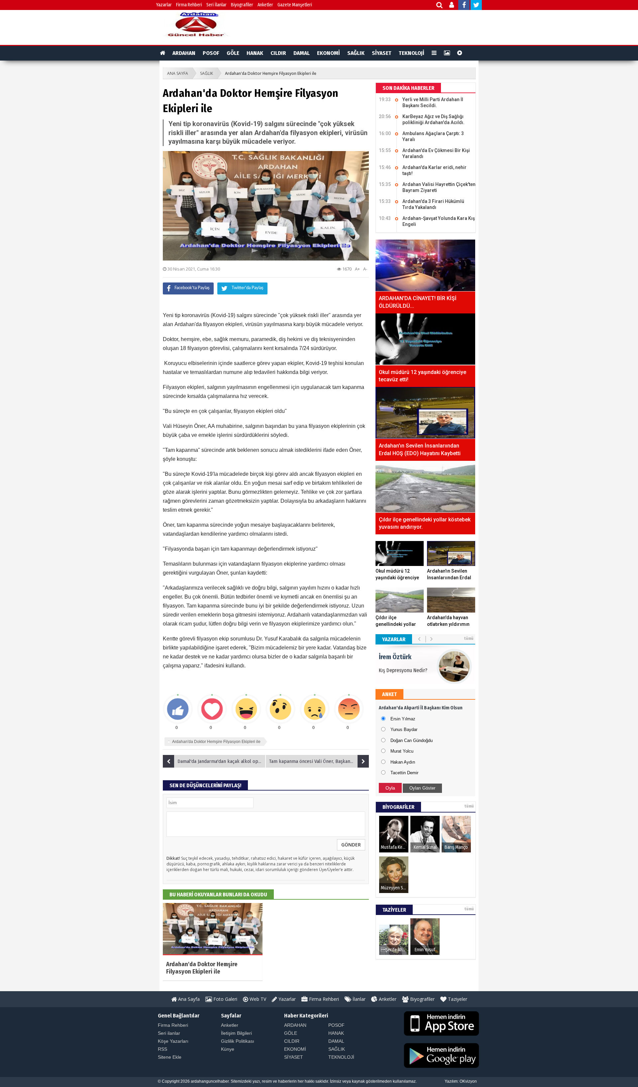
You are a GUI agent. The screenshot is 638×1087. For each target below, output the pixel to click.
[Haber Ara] (440, 6)
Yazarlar (164, 5)
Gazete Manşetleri (294, 5)
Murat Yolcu (401, 751)
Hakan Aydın (402, 762)
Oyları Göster (422, 788)
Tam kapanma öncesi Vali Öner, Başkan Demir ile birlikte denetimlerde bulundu (319, 761)
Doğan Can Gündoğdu (411, 740)
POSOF (211, 53)
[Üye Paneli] (452, 6)
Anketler (265, 5)
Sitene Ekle (169, 1057)
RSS (162, 1049)
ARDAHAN (183, 53)
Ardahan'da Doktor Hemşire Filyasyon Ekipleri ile (270, 73)
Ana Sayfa (188, 999)
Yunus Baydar (403, 729)
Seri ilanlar (169, 1033)
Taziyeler (457, 999)
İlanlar (358, 999)
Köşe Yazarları (173, 1041)
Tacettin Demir (404, 772)
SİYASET (381, 53)
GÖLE (233, 53)
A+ (357, 269)
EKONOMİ (328, 53)
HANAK (255, 53)
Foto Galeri (224, 999)
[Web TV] (459, 53)
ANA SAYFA (177, 73)
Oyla (390, 788)
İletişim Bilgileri (236, 1033)
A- (365, 269)
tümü (469, 638)
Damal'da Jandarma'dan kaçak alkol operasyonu (221, 761)
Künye (227, 1049)
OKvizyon (468, 1081)
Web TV (257, 999)
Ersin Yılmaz (402, 718)
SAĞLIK (356, 53)
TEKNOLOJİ (411, 53)
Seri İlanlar (216, 5)
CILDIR (278, 53)
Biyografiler (242, 5)
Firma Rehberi (189, 5)
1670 (346, 269)
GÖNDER (351, 844)
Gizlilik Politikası (237, 1041)
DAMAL (301, 53)
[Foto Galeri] (447, 53)
